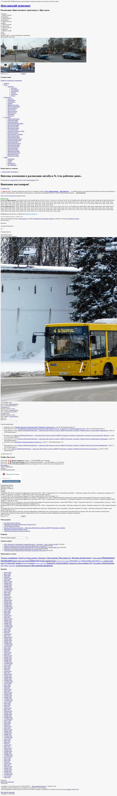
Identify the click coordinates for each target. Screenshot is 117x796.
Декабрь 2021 (8, 658)
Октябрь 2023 (8, 625)
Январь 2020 (7, 694)
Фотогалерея (108, 563)
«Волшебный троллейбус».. (12, 526)
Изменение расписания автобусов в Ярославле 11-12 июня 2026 (22, 549)
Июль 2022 (7, 648)
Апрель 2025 (8, 597)
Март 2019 (7, 709)
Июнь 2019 (7, 705)
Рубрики (3, 537)
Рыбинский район (13, 132)
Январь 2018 (7, 731)
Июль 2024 (7, 611)
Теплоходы (14, 94)
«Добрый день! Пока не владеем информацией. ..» (94, 445)
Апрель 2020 (8, 689)
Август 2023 (7, 628)
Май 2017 (7, 743)
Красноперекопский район (15, 123)
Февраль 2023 (8, 637)
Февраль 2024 (8, 618)
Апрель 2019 (8, 708)
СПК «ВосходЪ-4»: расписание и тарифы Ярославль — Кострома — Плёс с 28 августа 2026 (31, 544)
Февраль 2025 (8, 600)
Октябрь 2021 (8, 662)
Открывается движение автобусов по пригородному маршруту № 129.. (39, 428)
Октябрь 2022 (8, 643)
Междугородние (12, 111)
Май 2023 (7, 632)
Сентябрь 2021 (8, 663)
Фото (5, 85)
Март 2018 (7, 728)
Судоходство (10, 563)
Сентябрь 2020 (8, 682)
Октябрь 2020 (8, 680)
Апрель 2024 (8, 615)
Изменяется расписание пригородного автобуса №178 (20, 524)
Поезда (13, 95)
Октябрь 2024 (8, 606)
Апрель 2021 (8, 671)
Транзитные (11, 114)
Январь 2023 (7, 638)
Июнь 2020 (7, 686)
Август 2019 (7, 702)
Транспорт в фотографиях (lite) (81, 563)
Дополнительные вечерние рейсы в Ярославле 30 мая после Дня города (25, 550)
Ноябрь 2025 (7, 586)
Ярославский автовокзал (42, 565)
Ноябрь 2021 (7, 660)
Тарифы (10, 160)
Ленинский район (13, 120)
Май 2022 (7, 651)
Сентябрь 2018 (8, 719)
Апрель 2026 (8, 578)
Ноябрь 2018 (7, 715)
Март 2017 (7, 746)
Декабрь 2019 (8, 695)
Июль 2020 (7, 685)
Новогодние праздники (20, 561)
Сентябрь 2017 (8, 737)
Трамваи (13, 92)
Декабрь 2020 (8, 677)
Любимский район (13, 149)
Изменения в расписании (41, 218)
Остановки (7, 117)
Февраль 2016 (8, 766)
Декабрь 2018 (8, 714)
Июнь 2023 (7, 631)
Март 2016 (7, 765)
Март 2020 (7, 691)
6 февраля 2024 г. (14, 404)
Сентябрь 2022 (8, 645)
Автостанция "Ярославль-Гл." (59, 558)
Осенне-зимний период (48, 561)
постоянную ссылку (73, 218)
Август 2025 (7, 591)
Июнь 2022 (7, 649)
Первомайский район (14, 152)
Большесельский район (14, 140)
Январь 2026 (7, 583)
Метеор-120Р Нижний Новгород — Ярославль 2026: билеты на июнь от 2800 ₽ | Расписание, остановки (48, 430)
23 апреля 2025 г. (14, 410)
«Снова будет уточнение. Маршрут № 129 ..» (73, 428)
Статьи (10, 162)
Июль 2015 (7, 777)
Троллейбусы (15, 91)
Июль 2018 (7, 722)
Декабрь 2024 (8, 603)
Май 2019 (7, 706)
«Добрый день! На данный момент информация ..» (94, 430)
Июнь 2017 (7, 742)
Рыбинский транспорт (7, 782)
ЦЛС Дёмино (5, 565)
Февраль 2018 (8, 729)
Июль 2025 (7, 592)
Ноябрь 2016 (7, 752)
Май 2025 (7, 595)
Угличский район (13, 148)
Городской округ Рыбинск (15, 134)
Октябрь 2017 (8, 736)
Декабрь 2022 (8, 640)
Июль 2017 (7, 740)
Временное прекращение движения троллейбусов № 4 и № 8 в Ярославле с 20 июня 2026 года (31, 547)
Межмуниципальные (14, 106)
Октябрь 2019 (8, 699)
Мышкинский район (14, 151)
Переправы (73, 561)
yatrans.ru (68, 789)
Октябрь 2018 (8, 717)
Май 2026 (7, 577)
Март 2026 (7, 580)
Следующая (14, 172)
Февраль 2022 (8, 655)
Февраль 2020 (8, 692)
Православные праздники (90, 561)
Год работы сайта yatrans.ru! (12, 523)
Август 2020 (7, 683)
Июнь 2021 (7, 668)
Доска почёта (97, 558)
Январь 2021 (7, 675)
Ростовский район (13, 142)
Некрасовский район (14, 137)
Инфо (5, 157)
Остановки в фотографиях (63, 561)
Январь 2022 (7, 657)
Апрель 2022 (8, 652)
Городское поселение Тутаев (16, 131)
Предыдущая (5, 172)
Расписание (7, 97)
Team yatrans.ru (31, 180)
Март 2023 (7, 635)
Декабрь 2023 (8, 621)
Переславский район (14, 146)
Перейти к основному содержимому (11, 80)
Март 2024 (7, 617)
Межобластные (12, 112)
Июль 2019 (7, 703)
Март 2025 (7, 598)
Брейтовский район (13, 156)
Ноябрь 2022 (7, 642)
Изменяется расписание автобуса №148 (15, 529)
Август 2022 (7, 646)
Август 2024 (7, 609)
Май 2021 (7, 669)
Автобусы (14, 88)
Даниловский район (13, 136)
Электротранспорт (23, 565)
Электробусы (15, 89)
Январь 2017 (7, 749)
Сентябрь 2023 (8, 626)
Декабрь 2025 (8, 584)
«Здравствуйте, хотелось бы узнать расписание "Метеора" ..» (93, 435)
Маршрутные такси (13, 105)
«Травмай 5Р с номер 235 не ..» (47, 427)
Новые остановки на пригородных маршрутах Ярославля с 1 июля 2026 (25, 546)
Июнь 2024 (7, 612)
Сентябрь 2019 (8, 700)
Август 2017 (7, 739)
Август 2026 (7, 572)
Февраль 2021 (8, 674)
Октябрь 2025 (8, 588)
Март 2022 (7, 654)
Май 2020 (7, 688)
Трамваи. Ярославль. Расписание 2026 (26, 427)
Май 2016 (7, 762)
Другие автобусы (13, 108)
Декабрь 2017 (8, 732)
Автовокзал (11, 159)
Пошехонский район (14, 145)
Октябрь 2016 (8, 754)
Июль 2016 (7, 759)
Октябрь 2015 (8, 772)
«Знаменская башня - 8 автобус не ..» (32, 442)
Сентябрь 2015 (8, 774)
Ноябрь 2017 (7, 734)
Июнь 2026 (7, 575)
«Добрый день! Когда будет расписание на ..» (86, 449)
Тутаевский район (13, 129)
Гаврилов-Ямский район (15, 139)
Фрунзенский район (13, 125)
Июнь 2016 (7, 760)
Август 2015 (7, 776)
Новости (6, 83)
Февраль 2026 (8, 581)
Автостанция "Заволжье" (36, 558)
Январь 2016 (7, 768)
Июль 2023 (7, 629)
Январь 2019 (7, 712)
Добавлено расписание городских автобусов (17, 531)
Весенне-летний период (82, 558)
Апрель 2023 (8, 634)
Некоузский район (13, 154)
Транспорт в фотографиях (57, 563)
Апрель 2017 (8, 745)
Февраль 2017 (8, 748)
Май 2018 (7, 725)
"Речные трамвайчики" (9, 558)
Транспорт (11, 86)
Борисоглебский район (14, 143)
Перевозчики (11, 163)
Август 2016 (7, 757)
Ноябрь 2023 (7, 623)
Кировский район (13, 122)
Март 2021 (7, 672)
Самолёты (102, 561)
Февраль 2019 (8, 711)
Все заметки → (5, 465)
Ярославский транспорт (15, 5)
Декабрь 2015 (8, 769)
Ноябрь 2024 (7, 605)
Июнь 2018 (7, 723)
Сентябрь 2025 (8, 589)
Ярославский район (13, 128)
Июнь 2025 (7, 594)
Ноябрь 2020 (7, 678)
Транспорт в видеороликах (40, 563)
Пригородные (12, 109)
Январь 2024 (7, 620)
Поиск (2, 73)
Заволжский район (13, 126)
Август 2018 (7, 720)
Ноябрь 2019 (7, 697)
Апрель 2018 (8, 726)
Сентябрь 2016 (8, 756)
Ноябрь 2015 (7, 771)
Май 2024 (7, 614)
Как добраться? (12, 165)
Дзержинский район (13, 119)
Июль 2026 (7, 574)
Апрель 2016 (8, 763)
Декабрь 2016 (8, 751)
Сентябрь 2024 (8, 608)
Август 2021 (7, 665)
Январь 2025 (7, 601)
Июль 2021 (7, 666)
